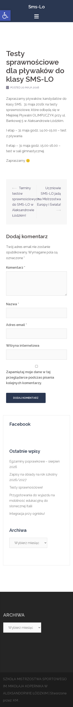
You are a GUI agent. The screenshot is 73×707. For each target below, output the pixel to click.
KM (15, 700)
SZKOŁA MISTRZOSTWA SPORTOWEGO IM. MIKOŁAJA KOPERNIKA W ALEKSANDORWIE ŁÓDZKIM (35, 686)
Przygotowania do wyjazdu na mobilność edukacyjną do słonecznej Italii (32, 500)
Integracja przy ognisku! (27, 514)
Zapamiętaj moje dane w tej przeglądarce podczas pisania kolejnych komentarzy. (30, 377)
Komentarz (15, 267)
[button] (5, 15)
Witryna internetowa (22, 346)
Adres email (16, 325)
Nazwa (12, 304)
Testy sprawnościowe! (26, 487)
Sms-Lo (36, 6)
